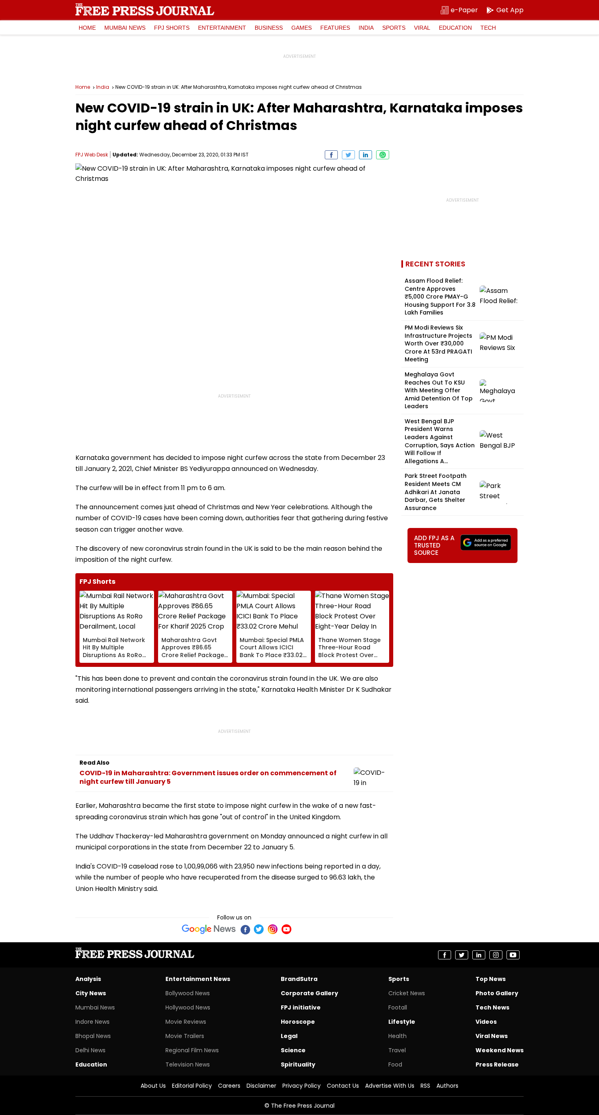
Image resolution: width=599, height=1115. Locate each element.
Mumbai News (124, 27)
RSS (425, 1086)
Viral (422, 27)
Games (301, 27)
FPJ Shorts (171, 27)
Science (293, 1050)
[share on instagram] (495, 954)
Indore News (92, 1022)
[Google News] (209, 929)
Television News (187, 1064)
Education (455, 27)
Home (87, 27)
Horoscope (298, 1022)
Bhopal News (93, 1036)
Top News (491, 979)
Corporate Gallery (309, 993)
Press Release (497, 1064)
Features (335, 27)
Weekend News (500, 1050)
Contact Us (343, 1086)
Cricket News (406, 993)
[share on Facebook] (331, 154)
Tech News (492, 1007)
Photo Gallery (497, 993)
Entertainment (222, 27)
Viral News (492, 1036)
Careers (229, 1086)
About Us (153, 1086)
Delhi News (90, 1050)
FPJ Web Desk (91, 154)
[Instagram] (272, 929)
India (366, 27)
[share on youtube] (513, 954)
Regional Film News (192, 1050)
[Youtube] (286, 929)
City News (90, 993)
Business (269, 27)
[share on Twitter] (348, 154)
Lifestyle (401, 1022)
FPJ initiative (301, 1007)
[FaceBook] (245, 929)
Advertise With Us (389, 1086)
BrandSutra (299, 979)
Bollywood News (187, 993)
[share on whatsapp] (382, 154)
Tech (488, 27)
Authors (447, 1086)
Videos (486, 1022)
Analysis (88, 979)
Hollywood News (187, 1007)
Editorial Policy (192, 1086)
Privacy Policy (301, 1086)
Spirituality (298, 1064)
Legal (289, 1036)
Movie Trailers (184, 1036)
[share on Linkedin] (365, 154)
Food (395, 1064)
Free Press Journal (144, 9)
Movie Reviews (185, 1022)
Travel (397, 1050)
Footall (397, 1007)
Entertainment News (197, 979)
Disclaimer (261, 1086)
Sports (393, 27)
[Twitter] (259, 929)
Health (397, 1036)
